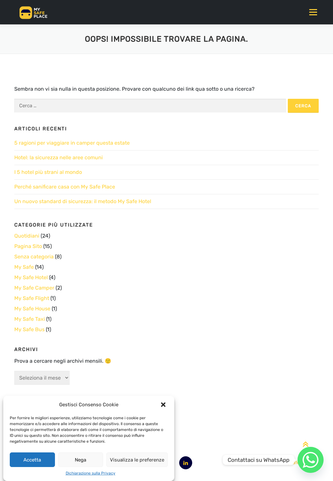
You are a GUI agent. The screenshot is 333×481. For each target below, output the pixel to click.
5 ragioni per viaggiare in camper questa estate (72, 143)
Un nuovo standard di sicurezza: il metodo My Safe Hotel (82, 201)
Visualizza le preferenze (137, 460)
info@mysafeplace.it (293, 462)
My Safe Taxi (29, 319)
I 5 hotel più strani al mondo (48, 172)
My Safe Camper (34, 288)
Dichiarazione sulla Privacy (90, 473)
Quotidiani (26, 236)
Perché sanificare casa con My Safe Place (64, 187)
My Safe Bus (29, 329)
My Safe (24, 267)
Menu (313, 12)
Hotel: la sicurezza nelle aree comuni (58, 157)
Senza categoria (34, 257)
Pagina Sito (28, 246)
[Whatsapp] (311, 460)
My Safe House (32, 309)
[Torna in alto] (305, 444)
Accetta (32, 460)
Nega (80, 460)
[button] (164, 405)
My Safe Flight (31, 298)
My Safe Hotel (31, 277)
